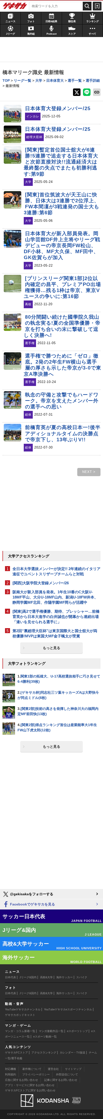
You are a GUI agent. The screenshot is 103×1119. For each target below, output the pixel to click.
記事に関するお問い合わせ (60, 1079)
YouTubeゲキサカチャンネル (22, 1009)
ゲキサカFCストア (16, 1052)
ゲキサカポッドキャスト (20, 1014)
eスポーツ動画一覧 (45, 1036)
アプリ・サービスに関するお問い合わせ (29, 1085)
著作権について (32, 1068)
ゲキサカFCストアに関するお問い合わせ (30, 1090)
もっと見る (51, 648)
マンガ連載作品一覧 (51, 1031)
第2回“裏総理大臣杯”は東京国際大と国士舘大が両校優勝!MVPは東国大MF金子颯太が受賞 (54, 633)
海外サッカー (64, 977)
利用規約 (10, 1074)
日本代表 (10, 977)
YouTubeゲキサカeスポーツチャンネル (68, 1009)
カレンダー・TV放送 (72, 1052)
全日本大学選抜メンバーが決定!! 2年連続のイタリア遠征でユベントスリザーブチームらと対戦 (56, 571)
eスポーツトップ (77, 1031)
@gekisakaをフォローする (31, 894)
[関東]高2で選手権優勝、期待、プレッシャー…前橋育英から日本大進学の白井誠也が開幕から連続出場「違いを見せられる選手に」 (56, 616)
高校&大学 (46, 977)
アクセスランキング (44, 1052)
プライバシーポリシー (36, 1074)
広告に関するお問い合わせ (21, 1079)
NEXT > (89, 472)
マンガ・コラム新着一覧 (20, 1031)
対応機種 (10, 1068)
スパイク (81, 977)
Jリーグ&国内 (28, 977)
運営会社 (53, 1068)
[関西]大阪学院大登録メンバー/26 (40, 583)
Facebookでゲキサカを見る (32, 904)
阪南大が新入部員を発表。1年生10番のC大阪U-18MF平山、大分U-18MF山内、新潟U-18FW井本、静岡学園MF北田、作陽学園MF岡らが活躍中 (55, 597)
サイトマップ (73, 1068)
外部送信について (67, 1074)
